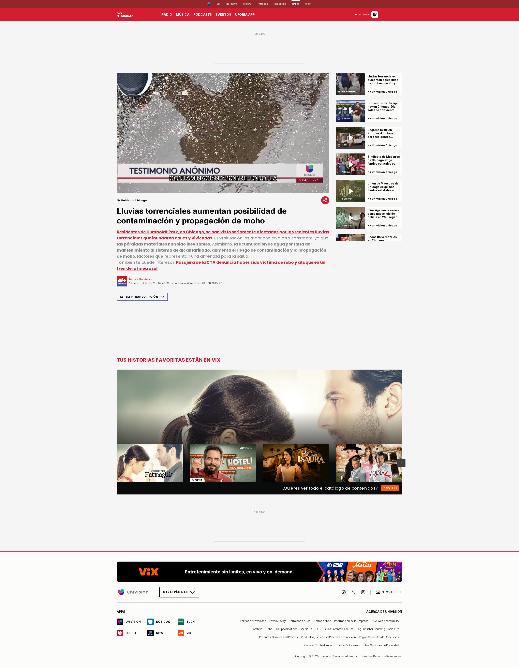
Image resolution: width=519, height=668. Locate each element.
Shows (247, 4)
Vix (218, 4)
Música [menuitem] (183, 14)
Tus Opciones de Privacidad (382, 645)
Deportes (280, 4)
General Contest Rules (318, 645)
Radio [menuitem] (166, 14)
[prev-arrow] (114, 463)
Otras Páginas (175, 592)
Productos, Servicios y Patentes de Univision (328, 637)
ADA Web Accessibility (385, 620)
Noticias (231, 4)
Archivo (258, 628)
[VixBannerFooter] (259, 572)
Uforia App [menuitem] (245, 14)
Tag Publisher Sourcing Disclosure (377, 628)
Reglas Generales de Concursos (379, 637)
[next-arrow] (401, 463)
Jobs (269, 628)
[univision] (125, 14)
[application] (223, 133)
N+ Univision (143, 279)
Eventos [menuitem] (223, 14)
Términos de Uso (300, 620)
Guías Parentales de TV (338, 628)
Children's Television (348, 645)
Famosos (263, 4)
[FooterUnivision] (133, 592)
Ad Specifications (286, 628)
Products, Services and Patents (278, 637)
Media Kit (306, 628)
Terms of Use (322, 620)
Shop (308, 4)
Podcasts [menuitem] (202, 14)
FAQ (318, 628)
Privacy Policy (277, 620)
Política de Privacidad (253, 620)
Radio (295, 4)
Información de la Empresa (351, 620)
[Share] (325, 200)
